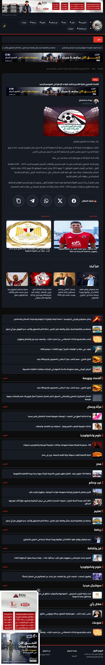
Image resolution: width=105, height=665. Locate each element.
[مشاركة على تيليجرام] (32, 201)
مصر (64, 22)
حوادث (24, 22)
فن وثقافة (82, 28)
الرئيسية (83, 22)
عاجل (73, 22)
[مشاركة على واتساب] (46, 201)
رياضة (34, 22)
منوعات (70, 28)
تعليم (43, 22)
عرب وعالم (54, 22)
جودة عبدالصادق (85, 100)
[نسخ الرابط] (18, 201)
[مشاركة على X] (60, 201)
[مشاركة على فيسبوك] (74, 201)
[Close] (38, 590)
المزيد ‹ (4, 378)
